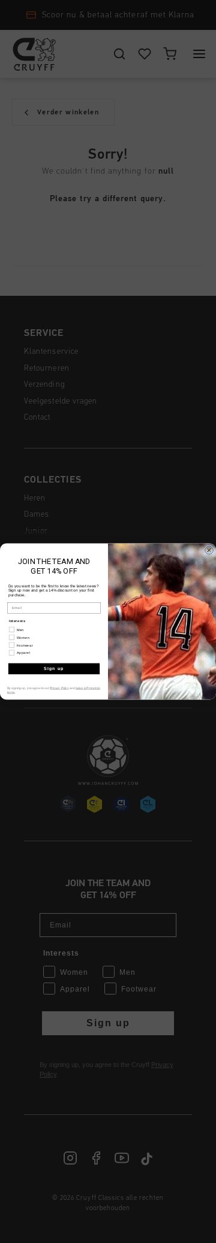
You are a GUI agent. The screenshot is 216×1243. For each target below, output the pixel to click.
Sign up (54, 668)
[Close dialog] (209, 550)
